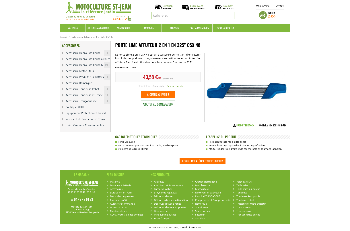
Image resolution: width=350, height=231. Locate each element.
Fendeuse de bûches (165, 214)
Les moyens (197, 7)
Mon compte (262, 5)
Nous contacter (225, 28)
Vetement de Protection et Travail (86, 119)
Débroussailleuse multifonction (171, 200)
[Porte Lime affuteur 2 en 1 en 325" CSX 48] (247, 87)
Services (174, 28)
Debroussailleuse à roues (167, 203)
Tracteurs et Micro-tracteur (251, 203)
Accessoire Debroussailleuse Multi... (88, 65)
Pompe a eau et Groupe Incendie (213, 200)
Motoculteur (202, 189)
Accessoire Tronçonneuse (81, 101)
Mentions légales (119, 211)
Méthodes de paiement (122, 196)
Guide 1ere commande (122, 203)
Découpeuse (161, 211)
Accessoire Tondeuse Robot (82, 89)
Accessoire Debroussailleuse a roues (88, 59)
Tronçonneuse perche (248, 214)
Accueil (63, 36)
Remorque (201, 203)
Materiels (73, 28)
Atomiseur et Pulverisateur (168, 185)
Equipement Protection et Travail (86, 113)
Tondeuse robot (245, 200)
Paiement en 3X (118, 200)
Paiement (228, 7)
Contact (280, 5)
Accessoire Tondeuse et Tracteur (86, 95)
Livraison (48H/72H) (121, 192)
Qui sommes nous (199, 28)
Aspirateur (159, 181)
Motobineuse (202, 185)
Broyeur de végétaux (165, 192)
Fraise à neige (161, 218)
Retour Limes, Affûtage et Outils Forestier (202, 161)
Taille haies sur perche (248, 189)
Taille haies (242, 185)
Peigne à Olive (244, 181)
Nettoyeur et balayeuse (208, 192)
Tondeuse (241, 192)
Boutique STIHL (75, 107)
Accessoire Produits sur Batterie (85, 77)
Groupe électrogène (206, 181)
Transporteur (243, 207)
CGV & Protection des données (126, 214)
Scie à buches (202, 211)
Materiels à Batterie (98, 28)
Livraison (168, 7)
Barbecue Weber (163, 189)
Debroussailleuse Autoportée (170, 207)
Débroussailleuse (163, 196)
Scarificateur (202, 207)
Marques (149, 28)
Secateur (200, 214)
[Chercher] (230, 15)
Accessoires (123, 28)
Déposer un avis (175, 86)
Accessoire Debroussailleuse (83, 53)
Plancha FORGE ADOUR (207, 196)
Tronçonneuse (244, 211)
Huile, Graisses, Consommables (85, 125)
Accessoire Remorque (79, 83)
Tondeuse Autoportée (248, 196)
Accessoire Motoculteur (80, 71)
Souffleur (200, 218)
